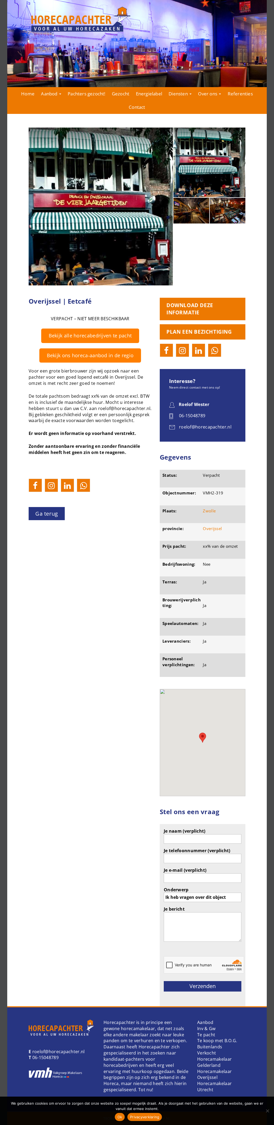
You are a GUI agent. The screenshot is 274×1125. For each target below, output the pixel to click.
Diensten (179, 94)
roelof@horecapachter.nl (58, 1052)
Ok (119, 1117)
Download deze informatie (189, 309)
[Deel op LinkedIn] (67, 485)
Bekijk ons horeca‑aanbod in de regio (90, 355)
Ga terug (46, 513)
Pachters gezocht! (86, 94)
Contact (137, 107)
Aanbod (49, 94)
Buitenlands (209, 1047)
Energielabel (149, 94)
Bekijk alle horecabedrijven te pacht (90, 335)
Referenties (240, 94)
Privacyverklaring (144, 1117)
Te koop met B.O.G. (217, 1041)
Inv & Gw (206, 1028)
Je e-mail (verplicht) (185, 870)
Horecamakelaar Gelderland (214, 1062)
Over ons (208, 94)
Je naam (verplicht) (185, 831)
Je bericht (174, 909)
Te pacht (206, 1035)
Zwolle (209, 510)
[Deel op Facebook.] (35, 485)
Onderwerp (176, 890)
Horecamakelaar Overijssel (214, 1074)
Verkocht (206, 1053)
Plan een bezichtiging (199, 331)
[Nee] (267, 1110)
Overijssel (212, 528)
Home (28, 94)
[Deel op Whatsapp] (83, 485)
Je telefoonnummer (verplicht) (197, 851)
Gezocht (120, 94)
